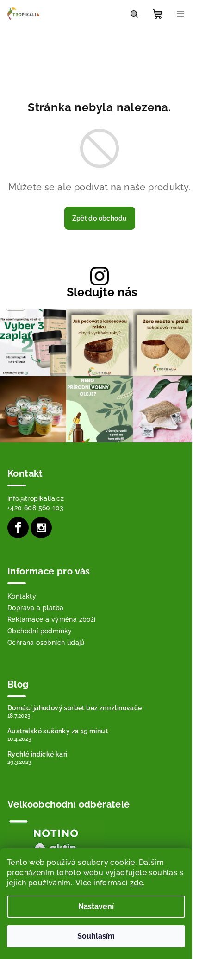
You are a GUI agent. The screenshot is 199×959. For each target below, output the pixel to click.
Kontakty (21, 596)
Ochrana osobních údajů (46, 642)
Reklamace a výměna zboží (51, 619)
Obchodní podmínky (39, 631)
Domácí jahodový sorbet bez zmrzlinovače (74, 708)
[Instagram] (41, 527)
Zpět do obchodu (99, 218)
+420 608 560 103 (35, 507)
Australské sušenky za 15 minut (57, 731)
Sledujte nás (102, 292)
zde (136, 882)
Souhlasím (96, 936)
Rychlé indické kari (37, 754)
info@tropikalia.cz (35, 498)
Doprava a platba (35, 608)
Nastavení (96, 906)
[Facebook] (18, 527)
